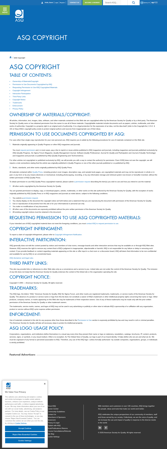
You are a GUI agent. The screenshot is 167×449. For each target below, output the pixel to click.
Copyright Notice (19, 100)
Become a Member (92, 2)
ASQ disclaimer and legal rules (21, 258)
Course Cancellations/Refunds (59, 431)
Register (62, 2)
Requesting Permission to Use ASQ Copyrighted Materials (35, 87)
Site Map (50, 434)
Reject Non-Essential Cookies (25, 434)
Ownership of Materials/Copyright (25, 81)
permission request (30, 198)
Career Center (53, 409)
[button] (133, 2)
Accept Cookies (24, 428)
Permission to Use (85, 320)
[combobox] (112, 2)
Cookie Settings (53, 437)
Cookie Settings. (21, 423)
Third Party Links (19, 97)
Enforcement (17, 106)
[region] (25, 414)
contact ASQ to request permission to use (102, 223)
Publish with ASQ (54, 425)
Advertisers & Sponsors (56, 417)
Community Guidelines (56, 412)
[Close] (44, 383)
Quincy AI (146, 2)
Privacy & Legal (53, 423)
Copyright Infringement (21, 90)
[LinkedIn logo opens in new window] (100, 427)
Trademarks (17, 103)
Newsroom (51, 420)
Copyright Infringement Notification (68, 235)
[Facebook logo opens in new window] (106, 427)
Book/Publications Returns (57, 428)
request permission (27, 150)
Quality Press (37, 172)
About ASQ (51, 406)
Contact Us (74, 2)
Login (56, 2)
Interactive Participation (22, 93)
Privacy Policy (18, 109)
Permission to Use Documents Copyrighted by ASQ (32, 84)
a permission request (82, 182)
